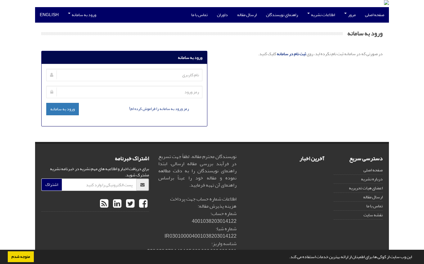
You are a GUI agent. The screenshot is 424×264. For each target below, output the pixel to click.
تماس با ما (199, 15)
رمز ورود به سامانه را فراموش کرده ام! (159, 108)
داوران (222, 15)
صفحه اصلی (374, 15)
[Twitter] (129, 204)
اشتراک (51, 184)
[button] (287, 257)
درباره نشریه (372, 179)
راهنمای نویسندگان (282, 15)
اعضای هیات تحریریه (366, 188)
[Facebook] (142, 204)
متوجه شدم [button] (20, 256)
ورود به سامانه (83, 15)
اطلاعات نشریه (322, 15)
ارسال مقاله (247, 15)
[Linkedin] (116, 204)
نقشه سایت (373, 215)
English (49, 15)
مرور (351, 15)
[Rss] (104, 204)
